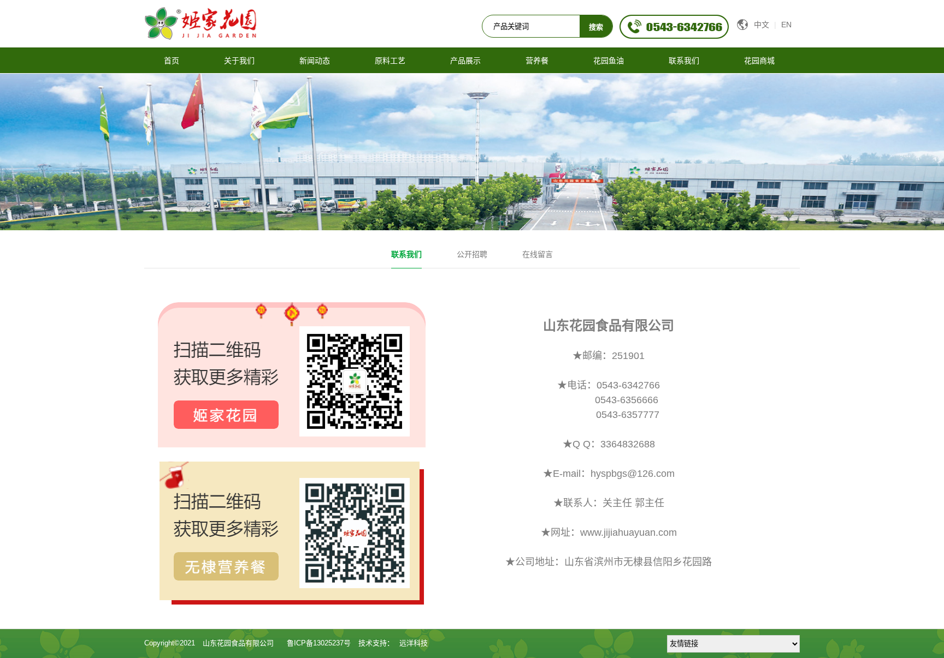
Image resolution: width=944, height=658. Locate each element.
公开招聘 (472, 254)
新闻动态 (314, 60)
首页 (171, 60)
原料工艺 (390, 60)
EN (786, 24)
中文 (761, 24)
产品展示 (465, 60)
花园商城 (759, 60)
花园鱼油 (608, 60)
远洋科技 (413, 643)
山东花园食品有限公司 (238, 643)
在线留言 (537, 254)
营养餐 (537, 60)
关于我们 (239, 60)
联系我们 (684, 60)
